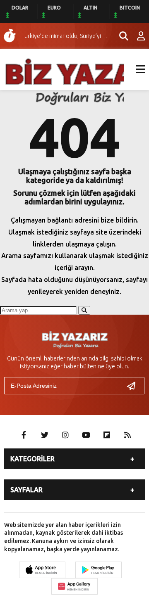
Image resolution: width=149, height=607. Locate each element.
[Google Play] (98, 570)
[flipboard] (106, 434)
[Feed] (127, 434)
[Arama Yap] (120, 36)
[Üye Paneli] (136, 36)
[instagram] (65, 434)
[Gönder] (134, 385)
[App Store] (42, 570)
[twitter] (44, 434)
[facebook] (24, 434)
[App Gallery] (74, 586)
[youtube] (86, 434)
